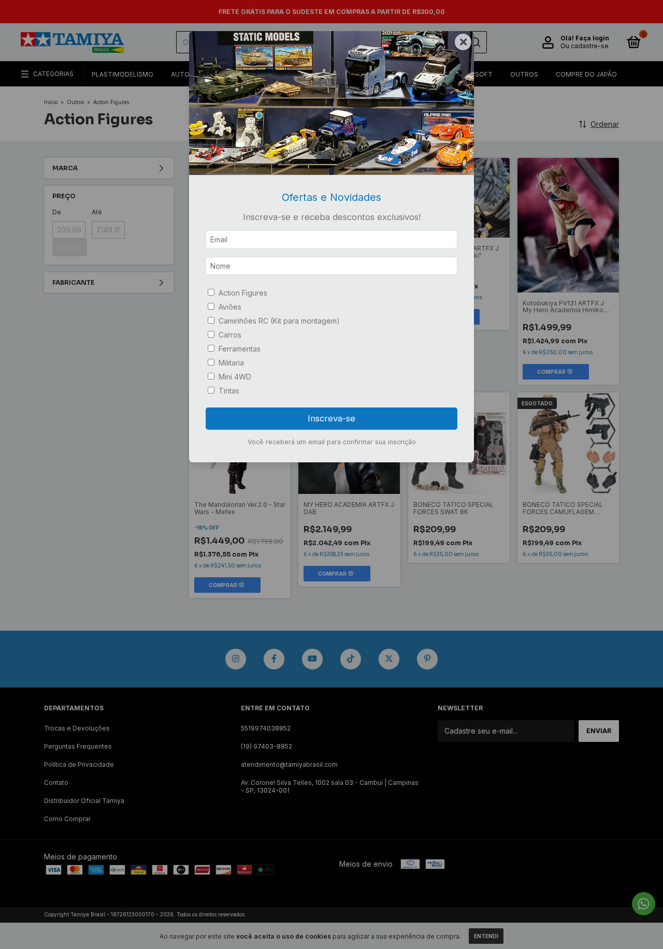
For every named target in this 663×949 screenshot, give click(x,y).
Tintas (229, 390)
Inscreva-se (331, 418)
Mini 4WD (235, 376)
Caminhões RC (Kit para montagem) (279, 320)
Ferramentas (240, 348)
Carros (230, 334)
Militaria (231, 362)
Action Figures (243, 292)
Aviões (230, 306)
